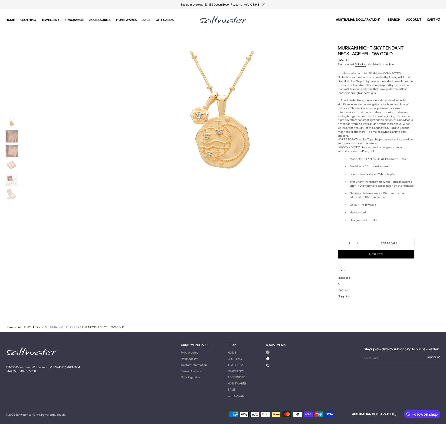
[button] (358, 20)
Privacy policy (189, 352)
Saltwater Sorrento (28, 414)
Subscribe (433, 357)
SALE (231, 389)
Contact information (194, 365)
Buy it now (376, 254)
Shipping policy (190, 377)
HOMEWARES (237, 383)
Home (9, 327)
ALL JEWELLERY (29, 327)
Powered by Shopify (53, 414)
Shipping (360, 64)
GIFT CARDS (236, 396)
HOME (232, 352)
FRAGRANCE (236, 371)
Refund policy (189, 359)
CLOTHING (235, 359)
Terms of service (191, 371)
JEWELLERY (236, 365)
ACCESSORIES (237, 377)
